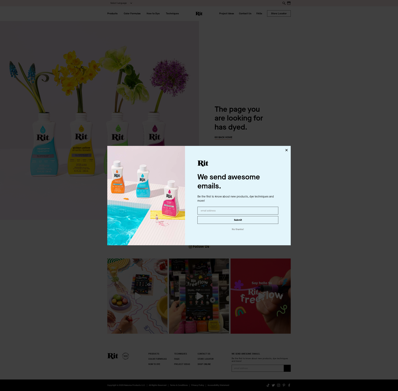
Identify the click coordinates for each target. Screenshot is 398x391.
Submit (238, 220)
